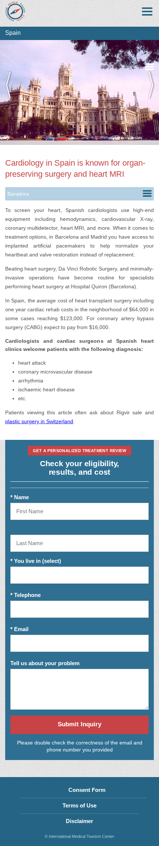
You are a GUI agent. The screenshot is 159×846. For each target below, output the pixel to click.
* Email (19, 629)
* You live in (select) (35, 561)
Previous (11, 92)
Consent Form (86, 790)
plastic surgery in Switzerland (39, 421)
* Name (19, 497)
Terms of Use (79, 805)
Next (148, 92)
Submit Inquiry (79, 724)
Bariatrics (18, 194)
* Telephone (25, 595)
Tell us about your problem (45, 663)
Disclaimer (79, 821)
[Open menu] (147, 11)
